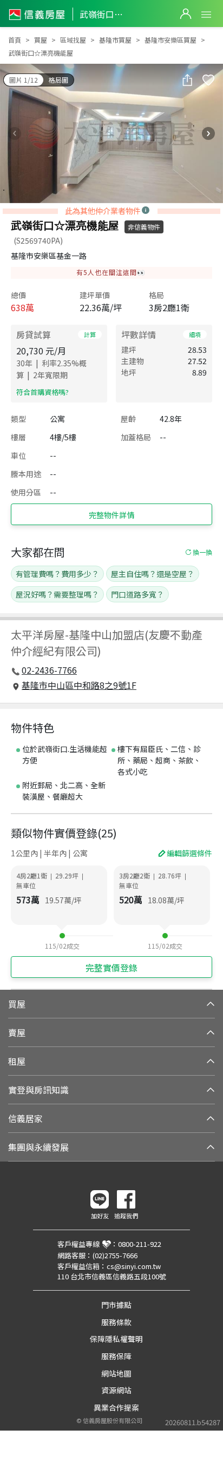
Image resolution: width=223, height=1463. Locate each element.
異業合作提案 (116, 1407)
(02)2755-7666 (115, 1255)
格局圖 (58, 79)
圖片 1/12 (23, 79)
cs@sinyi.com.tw (134, 1266)
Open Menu (206, 14)
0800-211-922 (139, 1244)
